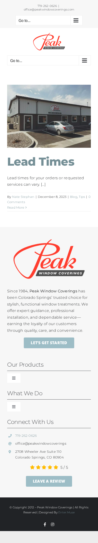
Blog (73, 197)
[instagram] (52, 524)
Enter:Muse (66, 512)
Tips (82, 197)
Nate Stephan (23, 197)
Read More (15, 207)
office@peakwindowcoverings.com (49, 9)
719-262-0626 (26, 435)
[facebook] (45, 524)
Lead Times (40, 162)
